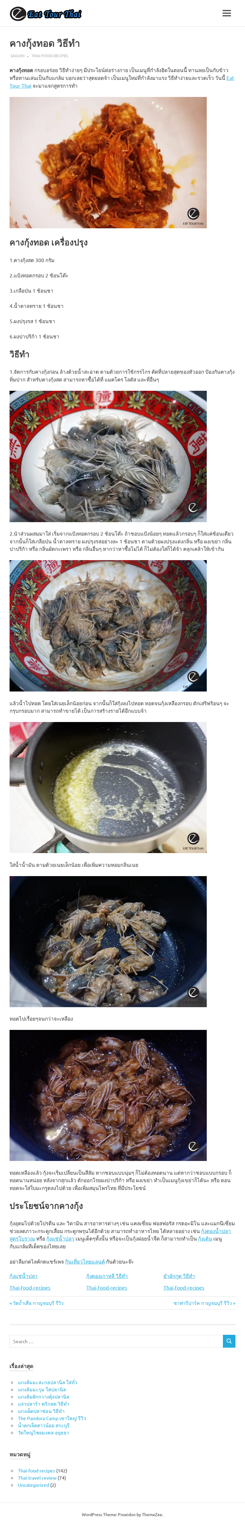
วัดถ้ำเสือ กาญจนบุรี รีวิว (38, 1303)
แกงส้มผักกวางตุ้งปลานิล (43, 1396)
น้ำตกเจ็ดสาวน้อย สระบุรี (44, 1425)
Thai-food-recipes (50, 55)
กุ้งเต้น (205, 1238)
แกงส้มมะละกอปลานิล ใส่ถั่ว (47, 1382)
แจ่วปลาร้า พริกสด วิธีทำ (43, 1404)
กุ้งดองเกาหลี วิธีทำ (107, 1276)
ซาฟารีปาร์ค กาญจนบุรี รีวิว (203, 1303)
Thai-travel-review (37, 1478)
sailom (17, 55)
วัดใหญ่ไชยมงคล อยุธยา (43, 1432)
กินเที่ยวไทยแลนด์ (85, 1261)
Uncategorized (33, 1485)
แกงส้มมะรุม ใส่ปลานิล (42, 1389)
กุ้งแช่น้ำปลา (60, 1238)
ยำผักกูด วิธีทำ (179, 1276)
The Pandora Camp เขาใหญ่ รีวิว (52, 1418)
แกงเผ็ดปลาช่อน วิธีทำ (41, 1411)
